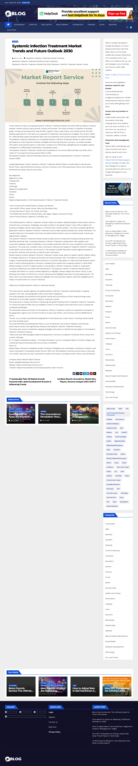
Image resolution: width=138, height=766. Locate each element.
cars (116, 432)
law (115, 471)
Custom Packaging (120, 436)
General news (110, 328)
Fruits (107, 317)
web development (112, 506)
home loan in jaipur (123, 467)
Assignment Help (112, 428)
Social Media (110, 381)
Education (109, 301)
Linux (107, 349)
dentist (109, 441)
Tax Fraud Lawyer (112, 493)
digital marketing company (115, 445)
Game (80, 411)
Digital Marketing (120, 441)
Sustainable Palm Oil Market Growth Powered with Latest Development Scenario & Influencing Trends (30, 382)
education (117, 449)
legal (122, 471)
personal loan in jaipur (113, 480)
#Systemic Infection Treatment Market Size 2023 (31, 64)
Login (101, 25)
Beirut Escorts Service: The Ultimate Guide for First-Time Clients (117, 214)
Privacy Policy (54, 732)
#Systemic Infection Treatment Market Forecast (45, 58)
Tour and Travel (111, 397)
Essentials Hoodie (112, 454)
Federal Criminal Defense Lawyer (116, 458)
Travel (121, 497)
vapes (114, 502)
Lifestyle (33, 25)
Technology (78, 25)
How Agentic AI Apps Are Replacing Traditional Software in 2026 (117, 223)
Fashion (91, 25)
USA (108, 502)
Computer (19, 408)
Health (124, 462)
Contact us (53, 722)
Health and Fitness (113, 333)
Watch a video (110, 75)
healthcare (110, 467)
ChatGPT (108, 280)
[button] (127, 27)
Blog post (11, 30)
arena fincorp (120, 419)
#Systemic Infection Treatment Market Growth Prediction (35, 61)
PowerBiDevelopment (113, 484)
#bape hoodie (111, 408)
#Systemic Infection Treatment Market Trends (70, 64)
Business (15, 41)
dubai (108, 449)
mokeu (127, 475)
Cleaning (108, 285)
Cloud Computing (112, 290)
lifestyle (109, 475)
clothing (109, 436)
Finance (108, 312)
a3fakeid (109, 419)
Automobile (19, 25)
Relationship (62, 25)
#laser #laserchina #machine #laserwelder (115, 414)
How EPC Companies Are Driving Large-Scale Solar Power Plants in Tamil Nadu (116, 243)
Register (113, 25)
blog (121, 428)
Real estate (46, 25)
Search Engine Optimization (116, 376)
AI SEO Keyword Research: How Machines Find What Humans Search (116, 253)
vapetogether (124, 502)
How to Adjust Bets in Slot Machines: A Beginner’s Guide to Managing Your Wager (117, 233)
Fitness (109, 462)
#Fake (120, 408)
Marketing (118, 475)
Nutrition (109, 355)
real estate (110, 489)
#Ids (127, 408)
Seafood (108, 371)
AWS (107, 269)
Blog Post (52, 727)
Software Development (16, 411)
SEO (118, 489)
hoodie (109, 471)
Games (116, 462)
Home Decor (110, 338)
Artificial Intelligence (113, 423)
